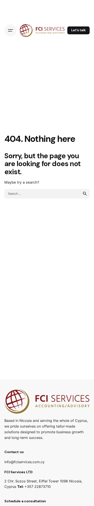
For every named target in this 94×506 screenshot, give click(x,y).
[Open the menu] (10, 30)
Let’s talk (78, 30)
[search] (85, 193)
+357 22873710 (37, 486)
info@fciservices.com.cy (24, 462)
